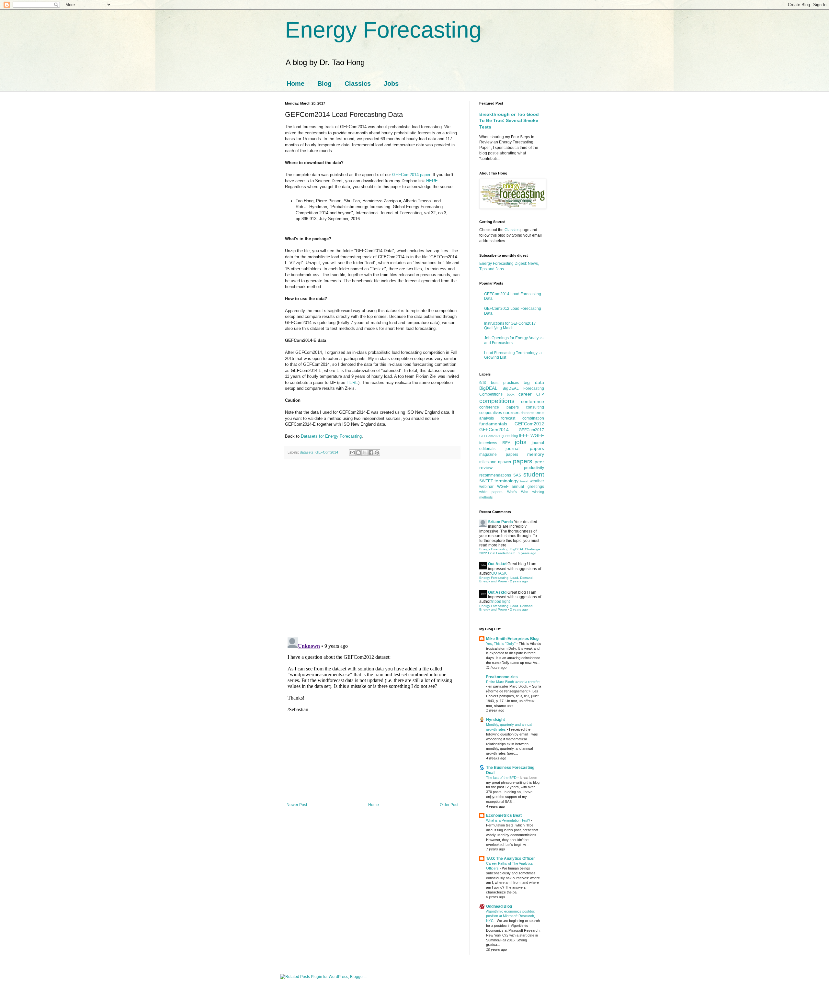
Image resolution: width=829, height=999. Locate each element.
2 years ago (527, 553)
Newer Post (297, 805)
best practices (505, 382)
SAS (517, 475)
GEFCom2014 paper (411, 174)
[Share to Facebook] (371, 452)
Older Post (449, 805)
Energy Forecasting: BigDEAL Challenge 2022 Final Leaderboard (509, 551)
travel (524, 481)
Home (295, 83)
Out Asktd (497, 564)
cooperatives (490, 412)
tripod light (500, 601)
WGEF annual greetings (520, 486)
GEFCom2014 (326, 452)
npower (504, 462)
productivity (534, 468)
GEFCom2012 (529, 423)
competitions (497, 401)
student (533, 474)
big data (534, 382)
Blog (324, 83)
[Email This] (352, 452)
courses (511, 412)
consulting (535, 407)
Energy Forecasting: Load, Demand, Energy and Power (506, 579)
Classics (358, 83)
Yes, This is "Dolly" (501, 643)
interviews (488, 443)
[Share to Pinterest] (377, 452)
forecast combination (522, 418)
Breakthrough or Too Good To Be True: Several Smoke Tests (509, 120)
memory (535, 454)
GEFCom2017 (531, 430)
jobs (521, 442)
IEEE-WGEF (531, 435)
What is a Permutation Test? (508, 820)
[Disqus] (372, 548)
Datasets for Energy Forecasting (331, 436)
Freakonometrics (502, 677)
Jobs (391, 83)
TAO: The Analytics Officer (510, 858)
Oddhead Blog (499, 906)
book (511, 394)
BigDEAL (488, 388)
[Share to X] (364, 452)
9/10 (482, 383)
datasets (306, 452)
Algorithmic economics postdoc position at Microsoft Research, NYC (510, 916)
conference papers (499, 407)
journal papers (524, 448)
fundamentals (493, 423)
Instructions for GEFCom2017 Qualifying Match (510, 325)
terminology (506, 480)
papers (522, 461)
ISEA (506, 443)
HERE (432, 180)
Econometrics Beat (504, 815)
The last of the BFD (501, 778)
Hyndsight (495, 719)
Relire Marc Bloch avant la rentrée (512, 682)
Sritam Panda (500, 522)
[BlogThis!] (358, 452)
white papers (491, 492)
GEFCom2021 (490, 436)
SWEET (486, 481)
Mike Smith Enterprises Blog (512, 638)
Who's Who (517, 492)
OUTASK (499, 573)
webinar (486, 486)
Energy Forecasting (383, 29)
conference (532, 401)
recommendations (495, 475)
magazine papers (498, 454)
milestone (487, 462)
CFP (540, 394)
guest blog (510, 436)
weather (537, 481)
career (525, 394)
